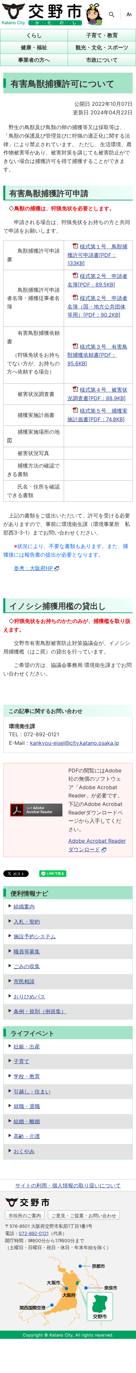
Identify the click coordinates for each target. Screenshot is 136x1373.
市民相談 (24, 981)
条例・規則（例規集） (40, 1011)
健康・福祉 (34, 47)
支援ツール (129, 14)
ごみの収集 (27, 966)
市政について (102, 60)
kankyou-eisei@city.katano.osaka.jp (74, 743)
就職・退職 (27, 1106)
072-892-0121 (34, 1233)
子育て (21, 1061)
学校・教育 (27, 1076)
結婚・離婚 (27, 1121)
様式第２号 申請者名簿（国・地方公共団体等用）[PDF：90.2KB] (97, 306)
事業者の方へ (34, 60)
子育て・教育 (102, 35)
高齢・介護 (27, 1136)
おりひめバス (29, 996)
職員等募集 (27, 951)
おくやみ (24, 1151)
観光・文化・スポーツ (102, 47)
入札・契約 (27, 921)
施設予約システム (35, 936)
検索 (111, 14)
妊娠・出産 (27, 1046)
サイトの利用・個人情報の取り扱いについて (68, 1185)
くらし (34, 35)
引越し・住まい (32, 1091)
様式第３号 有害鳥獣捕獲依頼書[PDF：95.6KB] (97, 355)
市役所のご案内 (25, 1215)
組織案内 (24, 906)
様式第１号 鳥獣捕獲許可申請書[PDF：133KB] (97, 254)
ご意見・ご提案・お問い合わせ (83, 1215)
